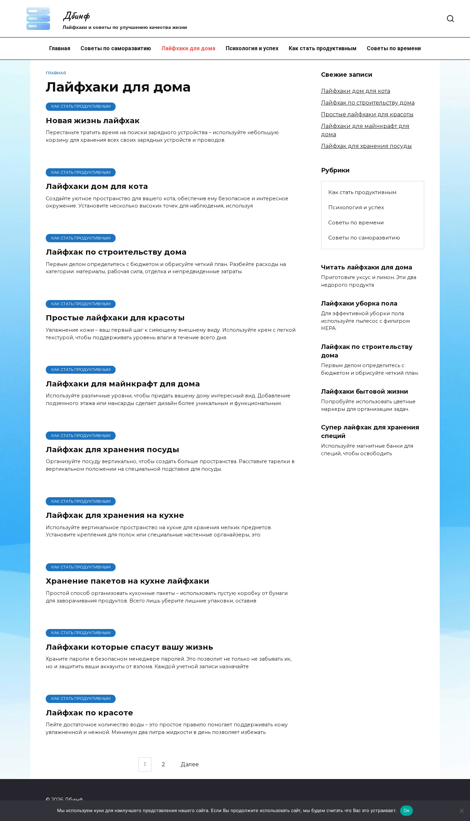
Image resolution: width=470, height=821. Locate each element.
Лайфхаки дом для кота (97, 186)
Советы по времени (394, 48)
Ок (407, 810)
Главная (59, 48)
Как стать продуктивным (322, 48)
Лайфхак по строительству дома (116, 252)
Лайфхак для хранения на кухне (115, 515)
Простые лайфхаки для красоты (115, 318)
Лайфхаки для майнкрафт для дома (123, 383)
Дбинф (76, 15)
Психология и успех (252, 48)
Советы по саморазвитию (116, 48)
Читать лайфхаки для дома (366, 266)
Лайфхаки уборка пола (359, 303)
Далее (190, 764)
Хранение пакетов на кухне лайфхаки (127, 581)
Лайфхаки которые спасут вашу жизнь (129, 647)
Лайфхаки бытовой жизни (364, 391)
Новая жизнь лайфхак (93, 120)
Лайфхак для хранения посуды (112, 449)
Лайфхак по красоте (89, 712)
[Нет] (461, 810)
